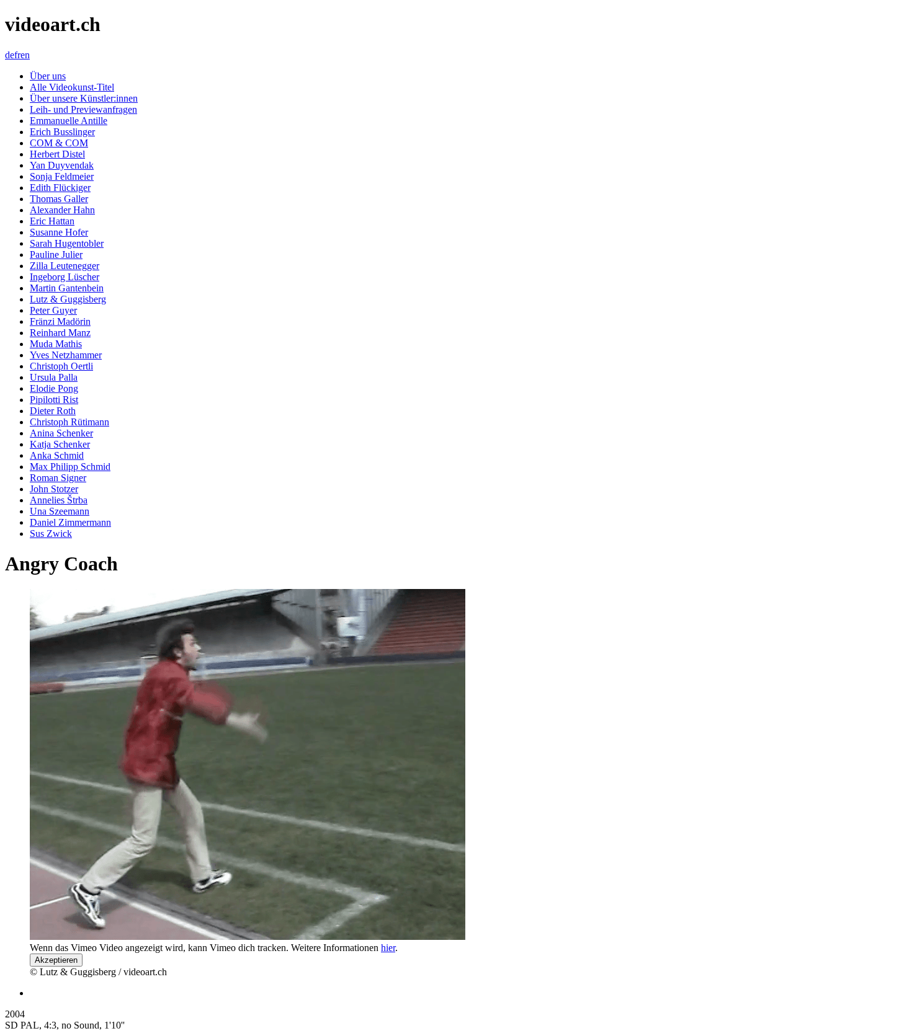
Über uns (48, 76)
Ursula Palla (54, 377)
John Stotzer (54, 489)
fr (17, 55)
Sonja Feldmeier (62, 176)
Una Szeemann (59, 511)
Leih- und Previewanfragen (83, 109)
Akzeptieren (56, 960)
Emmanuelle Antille (68, 120)
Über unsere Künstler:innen (84, 98)
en (25, 55)
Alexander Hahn (62, 210)
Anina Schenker (61, 433)
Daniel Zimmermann (70, 522)
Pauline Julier (56, 254)
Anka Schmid (57, 455)
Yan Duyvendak (62, 165)
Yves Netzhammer (66, 355)
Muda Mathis (56, 344)
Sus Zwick (51, 533)
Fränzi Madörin (60, 321)
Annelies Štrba (58, 500)
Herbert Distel (57, 154)
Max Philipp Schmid (70, 466)
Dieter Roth (53, 410)
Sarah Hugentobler (67, 243)
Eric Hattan (52, 221)
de (9, 55)
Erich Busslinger (62, 131)
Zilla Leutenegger (64, 265)
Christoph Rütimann (69, 422)
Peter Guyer (53, 310)
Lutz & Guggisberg (68, 299)
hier (388, 947)
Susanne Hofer (59, 232)
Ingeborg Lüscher (64, 277)
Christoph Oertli (61, 366)
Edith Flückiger (60, 187)
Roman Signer (58, 477)
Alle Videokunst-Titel (72, 87)
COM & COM (59, 143)
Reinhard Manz (60, 332)
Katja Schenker (60, 444)
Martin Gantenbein (67, 288)
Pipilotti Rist (54, 399)
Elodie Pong (54, 388)
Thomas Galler (59, 198)
